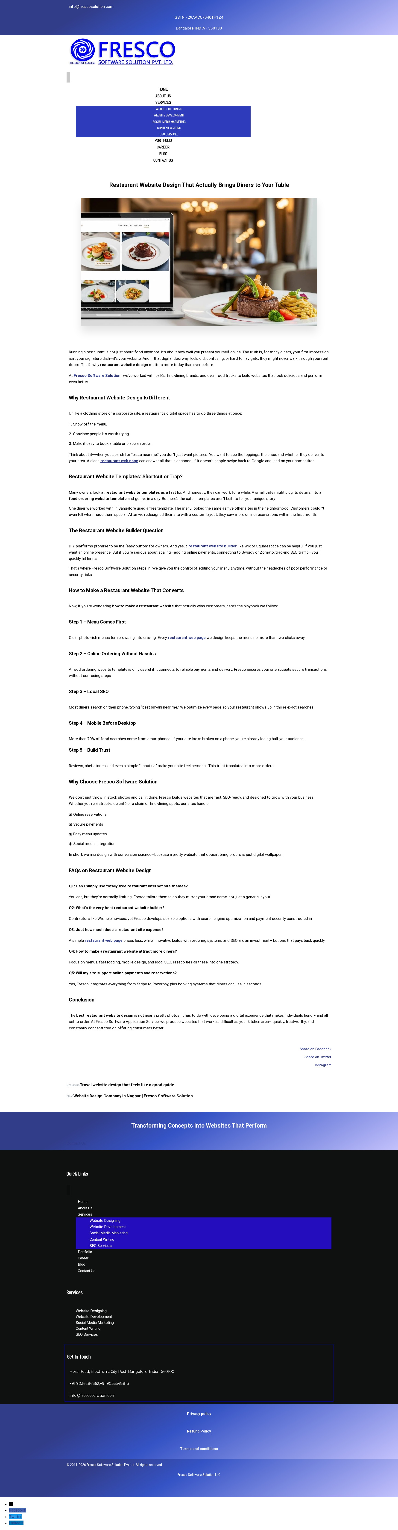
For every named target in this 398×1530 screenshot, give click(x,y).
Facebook (17, 1510)
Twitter (15, 1516)
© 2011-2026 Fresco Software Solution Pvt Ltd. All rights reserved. (115, 1465)
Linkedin (16, 1523)
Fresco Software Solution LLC (199, 1475)
